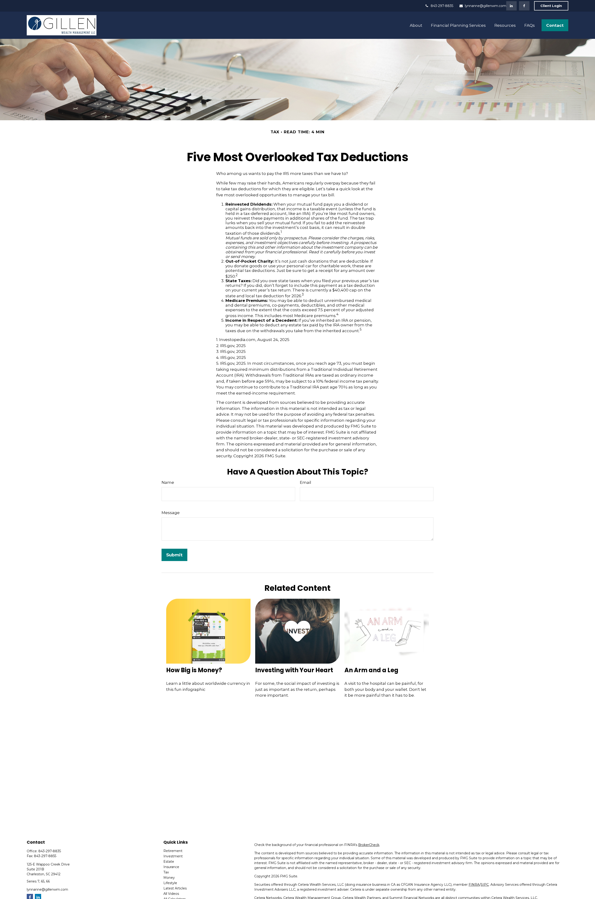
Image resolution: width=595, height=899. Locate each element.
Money (169, 878)
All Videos (171, 894)
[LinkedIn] (511, 5)
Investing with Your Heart (294, 670)
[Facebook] (524, 5)
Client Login (551, 6)
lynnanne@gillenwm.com (485, 6)
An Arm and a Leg (371, 670)
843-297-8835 (442, 6)
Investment (173, 856)
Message (171, 512)
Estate (168, 861)
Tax (166, 872)
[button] (416, 25)
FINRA (474, 884)
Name (168, 482)
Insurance (171, 867)
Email (305, 482)
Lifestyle (170, 883)
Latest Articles (175, 888)
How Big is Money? (194, 670)
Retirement (172, 851)
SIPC (485, 884)
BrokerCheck (368, 845)
